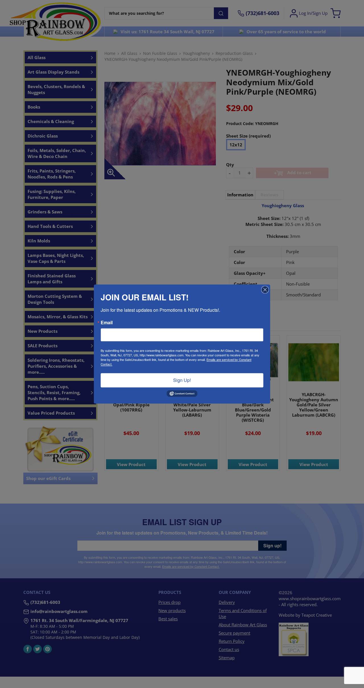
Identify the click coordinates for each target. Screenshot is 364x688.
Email (107, 322)
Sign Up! (182, 380)
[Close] (265, 289)
